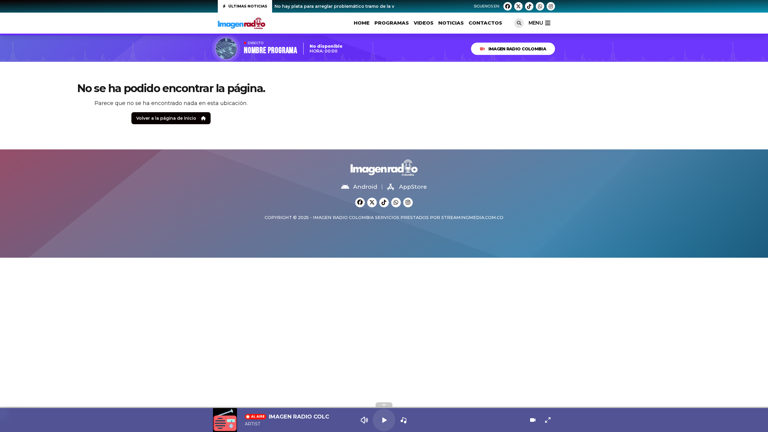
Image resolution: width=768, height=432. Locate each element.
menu (536, 23)
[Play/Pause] (384, 420)
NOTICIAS (451, 23)
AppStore (413, 186)
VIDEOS (424, 23)
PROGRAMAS (391, 23)
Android (365, 186)
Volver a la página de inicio (166, 118)
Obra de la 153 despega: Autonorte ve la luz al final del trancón (343, 6)
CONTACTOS (485, 23)
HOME (362, 23)
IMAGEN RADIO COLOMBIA (517, 49)
